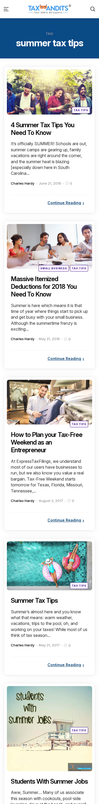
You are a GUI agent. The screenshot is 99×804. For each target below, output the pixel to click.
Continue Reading (64, 202)
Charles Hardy (22, 183)
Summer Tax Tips (34, 600)
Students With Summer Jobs (49, 781)
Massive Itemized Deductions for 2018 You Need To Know (44, 286)
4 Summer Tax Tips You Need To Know (42, 128)
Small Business (53, 268)
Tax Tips (81, 110)
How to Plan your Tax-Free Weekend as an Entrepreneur (46, 442)
